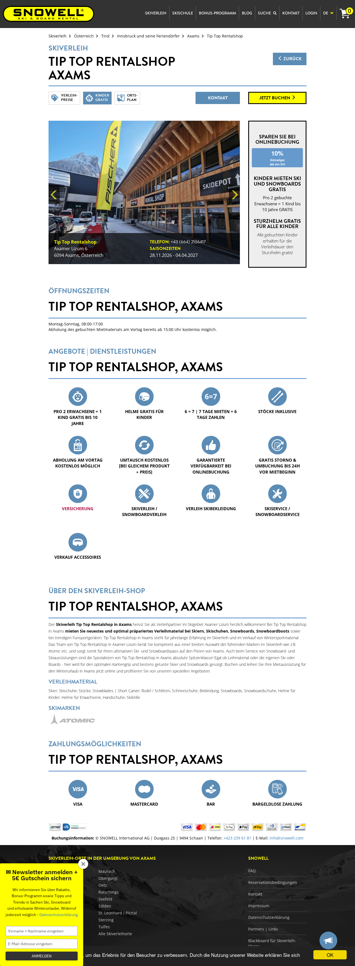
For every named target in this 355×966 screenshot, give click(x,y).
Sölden (104, 906)
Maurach (106, 871)
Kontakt (218, 98)
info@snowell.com (286, 838)
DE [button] (326, 13)
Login (311, 13)
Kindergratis (102, 98)
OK (330, 954)
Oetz (102, 885)
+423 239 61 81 (237, 838)
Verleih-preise (69, 98)
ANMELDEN (42, 956)
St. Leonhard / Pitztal (117, 913)
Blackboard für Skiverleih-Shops (272, 943)
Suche (265, 13)
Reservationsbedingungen (272, 882)
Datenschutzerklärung (269, 917)
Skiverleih (58, 36)
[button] (54, 194)
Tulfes (104, 926)
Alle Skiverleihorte (115, 933)
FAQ (252, 870)
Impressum (258, 905)
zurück (291, 58)
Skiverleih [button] (155, 13)
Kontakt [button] (291, 13)
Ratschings (108, 892)
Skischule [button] (182, 13)
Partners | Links (263, 929)
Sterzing (106, 919)
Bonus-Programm (217, 13)
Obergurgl (108, 878)
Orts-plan (132, 98)
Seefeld (105, 899)
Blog (247, 13)
